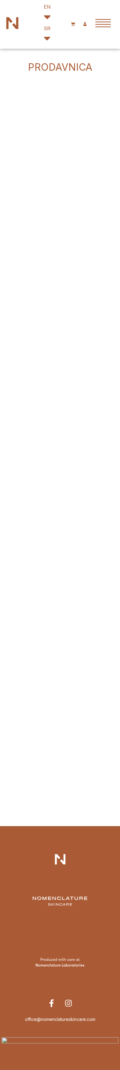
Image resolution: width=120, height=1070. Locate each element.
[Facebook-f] (51, 1003)
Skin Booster (60, 98)
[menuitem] (55, 14)
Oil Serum (60, 347)
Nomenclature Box (60, 595)
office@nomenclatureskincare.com (60, 1019)
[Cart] (73, 24)
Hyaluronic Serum (60, 181)
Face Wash (60, 429)
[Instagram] (68, 1003)
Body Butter (60, 512)
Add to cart (60, 141)
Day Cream (60, 264)
